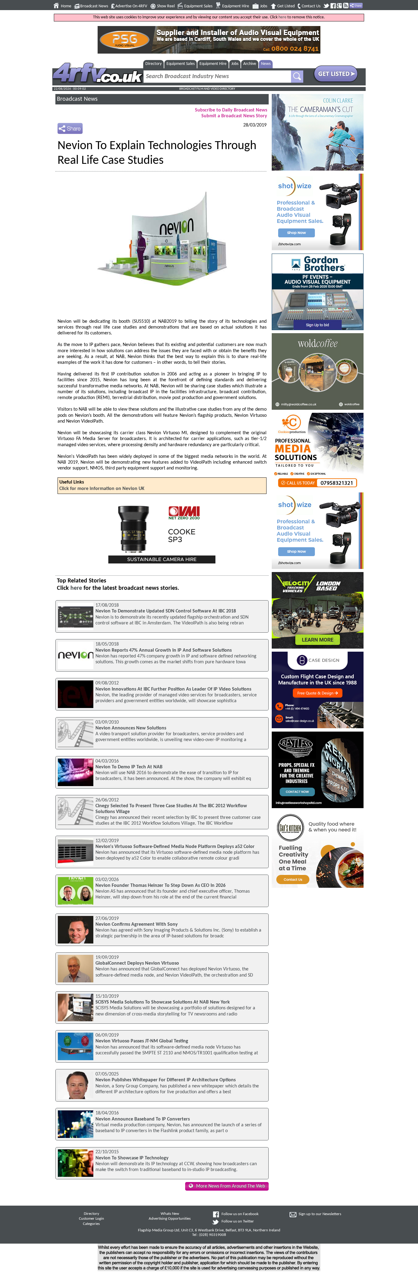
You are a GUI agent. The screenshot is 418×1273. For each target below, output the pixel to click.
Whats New (170, 1214)
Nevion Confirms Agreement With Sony (136, 924)
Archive (249, 64)
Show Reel (166, 6)
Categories (91, 1224)
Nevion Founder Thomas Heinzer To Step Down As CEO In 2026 (160, 885)
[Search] (297, 76)
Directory (153, 64)
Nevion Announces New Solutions (130, 728)
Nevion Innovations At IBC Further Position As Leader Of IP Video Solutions (173, 689)
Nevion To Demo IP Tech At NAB (128, 767)
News (266, 64)
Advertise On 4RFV (131, 6)
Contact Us (311, 6)
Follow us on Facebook (240, 1214)
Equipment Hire (235, 6)
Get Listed (286, 6)
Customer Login (91, 1219)
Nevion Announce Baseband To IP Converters (142, 1119)
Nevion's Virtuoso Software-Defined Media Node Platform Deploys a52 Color (175, 846)
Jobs (263, 6)
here (282, 17)
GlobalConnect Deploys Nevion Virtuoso (137, 963)
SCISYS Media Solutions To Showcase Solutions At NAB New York (162, 1002)
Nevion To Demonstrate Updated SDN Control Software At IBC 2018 (165, 611)
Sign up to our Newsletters (320, 1214)
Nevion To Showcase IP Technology (132, 1158)
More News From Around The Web (230, 1186)
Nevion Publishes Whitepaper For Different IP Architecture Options (165, 1080)
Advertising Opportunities (170, 1219)
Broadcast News (94, 6)
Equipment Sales (198, 6)
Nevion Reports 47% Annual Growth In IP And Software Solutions (163, 650)
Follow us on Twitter (238, 1221)
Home (66, 6)
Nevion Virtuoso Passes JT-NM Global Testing (141, 1041)
